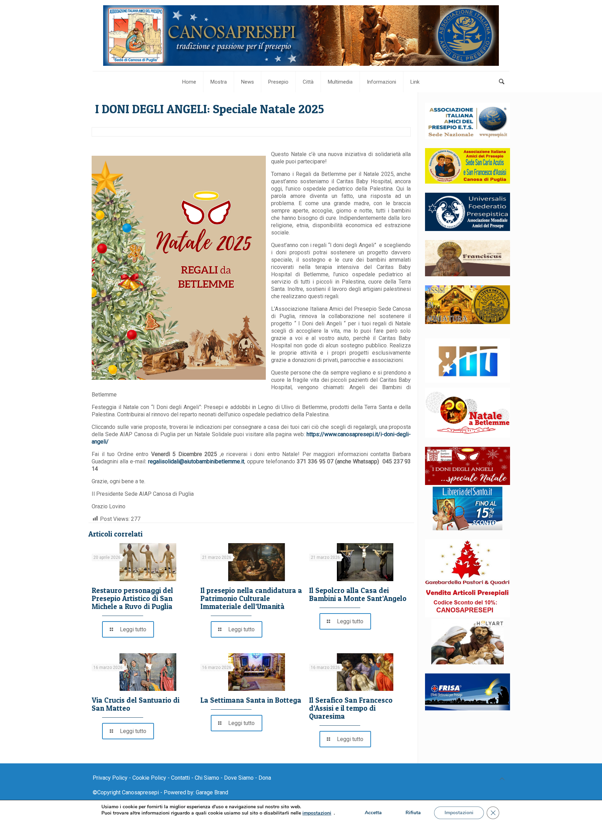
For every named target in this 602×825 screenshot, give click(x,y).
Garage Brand (212, 792)
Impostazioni (459, 812)
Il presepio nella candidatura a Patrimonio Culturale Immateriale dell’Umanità (251, 598)
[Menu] (562, 14)
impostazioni (316, 813)
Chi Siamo (207, 777)
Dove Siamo (239, 777)
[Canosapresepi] (301, 35)
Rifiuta (413, 812)
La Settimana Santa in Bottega (250, 700)
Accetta (373, 812)
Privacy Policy (110, 777)
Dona (264, 777)
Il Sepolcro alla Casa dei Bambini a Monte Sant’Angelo (358, 594)
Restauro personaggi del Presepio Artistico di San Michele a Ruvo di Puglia (132, 598)
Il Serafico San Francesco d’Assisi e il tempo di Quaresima (351, 708)
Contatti (180, 777)
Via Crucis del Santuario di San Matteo (135, 704)
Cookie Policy (149, 777)
